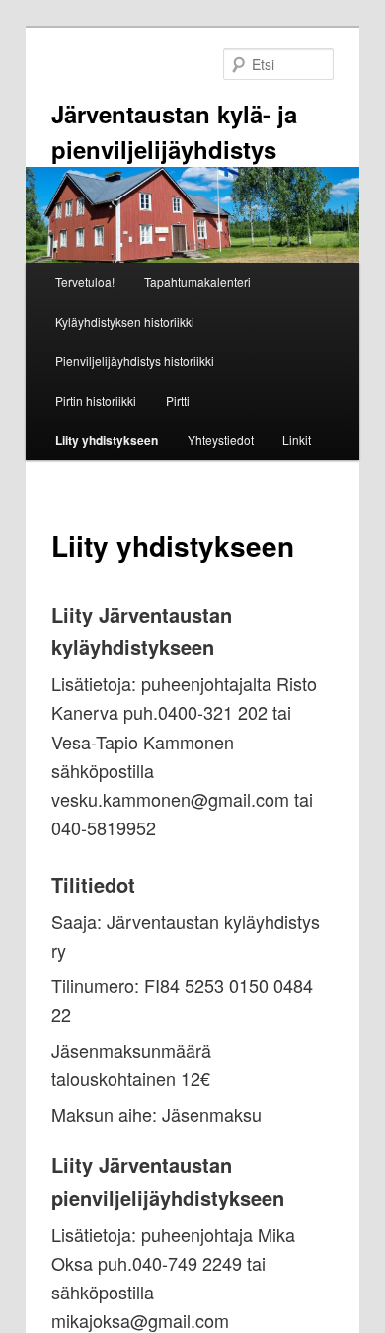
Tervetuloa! (85, 282)
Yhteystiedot (221, 439)
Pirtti (178, 400)
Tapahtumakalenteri (197, 282)
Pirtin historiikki (95, 400)
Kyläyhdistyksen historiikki (124, 321)
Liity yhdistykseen (106, 440)
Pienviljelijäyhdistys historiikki (134, 361)
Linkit (296, 439)
